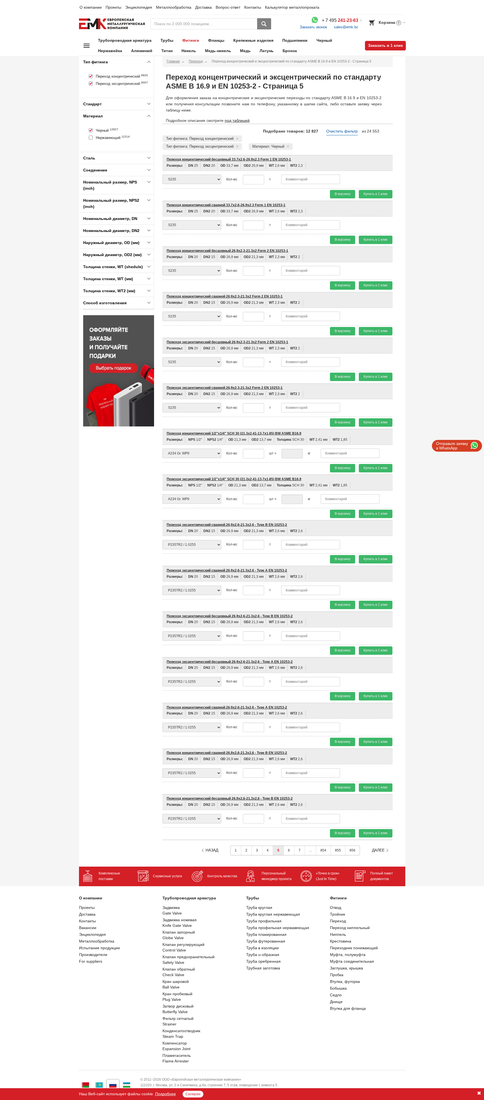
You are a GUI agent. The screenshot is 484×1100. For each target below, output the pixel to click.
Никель (189, 50)
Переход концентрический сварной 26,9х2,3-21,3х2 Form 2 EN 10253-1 (225, 296)
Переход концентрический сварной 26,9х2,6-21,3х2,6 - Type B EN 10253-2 (227, 753)
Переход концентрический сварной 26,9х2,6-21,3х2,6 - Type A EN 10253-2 (227, 707)
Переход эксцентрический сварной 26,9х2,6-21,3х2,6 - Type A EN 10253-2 (227, 570)
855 (338, 850)
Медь (245, 50)
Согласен (193, 1094)
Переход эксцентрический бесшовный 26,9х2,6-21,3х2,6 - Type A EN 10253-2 (230, 662)
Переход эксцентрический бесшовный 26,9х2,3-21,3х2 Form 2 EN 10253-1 (227, 342)
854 (323, 850)
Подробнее (165, 1094)
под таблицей (237, 120)
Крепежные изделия (253, 40)
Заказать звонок (313, 27)
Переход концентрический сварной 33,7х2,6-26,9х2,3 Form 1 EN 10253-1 (226, 205)
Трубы (166, 40)
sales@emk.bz (346, 27)
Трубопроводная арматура (125, 40)
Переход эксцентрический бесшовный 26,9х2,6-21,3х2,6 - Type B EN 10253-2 (230, 616)
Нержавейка (110, 50)
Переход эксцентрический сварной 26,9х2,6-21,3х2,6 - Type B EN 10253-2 (227, 525)
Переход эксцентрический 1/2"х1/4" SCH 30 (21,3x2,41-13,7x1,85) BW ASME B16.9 (234, 479)
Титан (167, 50)
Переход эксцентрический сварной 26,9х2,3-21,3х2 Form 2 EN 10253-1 (225, 388)
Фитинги (190, 40)
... (310, 850)
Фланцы (216, 40)
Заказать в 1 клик (385, 45)
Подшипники (295, 40)
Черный (324, 40)
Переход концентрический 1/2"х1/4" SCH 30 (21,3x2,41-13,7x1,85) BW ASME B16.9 (234, 433)
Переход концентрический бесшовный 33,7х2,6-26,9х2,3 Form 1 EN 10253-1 (229, 159)
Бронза (290, 50)
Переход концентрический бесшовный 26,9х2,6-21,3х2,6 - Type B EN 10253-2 (230, 798)
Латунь (267, 50)
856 (352, 850)
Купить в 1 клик (375, 194)
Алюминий (141, 50)
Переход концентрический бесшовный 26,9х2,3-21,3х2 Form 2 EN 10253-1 (227, 251)
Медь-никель (218, 50)
